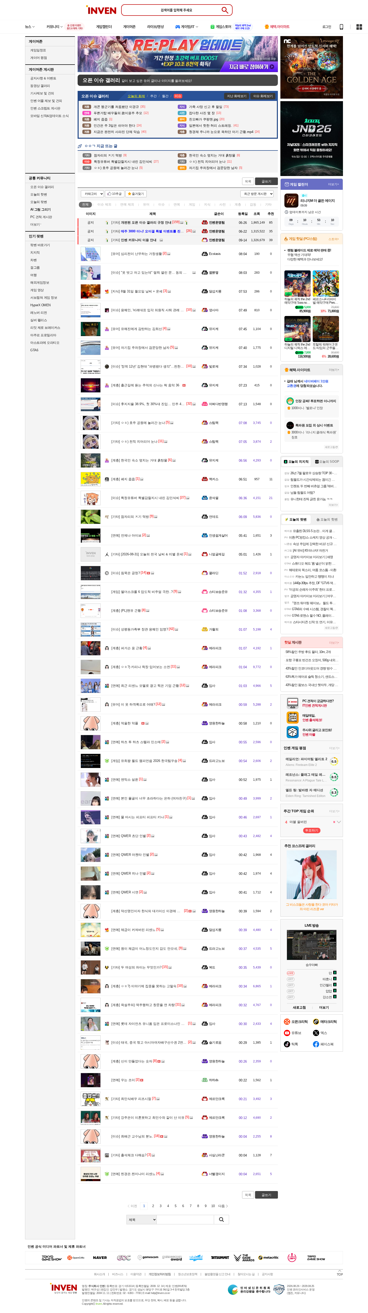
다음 (221, 1206)
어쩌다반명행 (218, 404)
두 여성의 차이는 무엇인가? (136, 967)
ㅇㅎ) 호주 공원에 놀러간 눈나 (138, 423)
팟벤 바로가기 (40, 245)
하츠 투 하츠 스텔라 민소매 (136, 742)
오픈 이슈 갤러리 (42, 187)
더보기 (324, 1007)
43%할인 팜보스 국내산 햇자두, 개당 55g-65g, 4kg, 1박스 (312, 685)
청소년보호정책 (187, 1274)
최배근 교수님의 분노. (132, 1136)
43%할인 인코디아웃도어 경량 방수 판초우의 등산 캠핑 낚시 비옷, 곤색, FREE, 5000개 (312, 668)
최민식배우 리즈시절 (131, 1099)
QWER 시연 (124, 892)
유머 (146, 204)
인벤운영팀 (217, 222)
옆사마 (213, 310)
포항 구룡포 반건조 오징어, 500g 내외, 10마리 (312, 660)
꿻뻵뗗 (213, 272)
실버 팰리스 (38, 320)
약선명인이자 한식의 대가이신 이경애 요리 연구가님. (155, 911)
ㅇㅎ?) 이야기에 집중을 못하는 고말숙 (143, 986)
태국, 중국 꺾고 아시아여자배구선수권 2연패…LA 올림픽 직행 (161, 1042)
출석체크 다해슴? (128, 1155)
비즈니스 (117, 1274)
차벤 (33, 260)
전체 (85, 204)
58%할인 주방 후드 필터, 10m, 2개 (308, 652)
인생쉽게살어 (218, 535)
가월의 (213, 629)
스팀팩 (213, 423)
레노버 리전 (38, 312)
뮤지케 (213, 329)
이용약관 (135, 1274)
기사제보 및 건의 (42, 93)
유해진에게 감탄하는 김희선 (136, 329)
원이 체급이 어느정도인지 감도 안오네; (144, 948)
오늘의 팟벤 (38, 202)
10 (213, 1206)
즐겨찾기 (138, 194)
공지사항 (267, 1274)
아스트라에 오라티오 (44, 342)
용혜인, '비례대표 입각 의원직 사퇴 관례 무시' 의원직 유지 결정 (162, 310)
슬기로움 (215, 1042)
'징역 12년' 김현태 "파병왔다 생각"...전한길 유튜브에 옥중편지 (161, 366)
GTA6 (34, 350)
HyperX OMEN (40, 305)
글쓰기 (266, 181)
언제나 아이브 (126, 535)
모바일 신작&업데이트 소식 (49, 115)
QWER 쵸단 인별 (128, 836)
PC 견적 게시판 (41, 217)
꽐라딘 (213, 573)
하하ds (214, 1080)
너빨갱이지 (217, 1174)
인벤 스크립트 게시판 (45, 108)
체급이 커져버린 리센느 (133, 930)
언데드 (213, 517)
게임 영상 (37, 290)
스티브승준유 (218, 592)
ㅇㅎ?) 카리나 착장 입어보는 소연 (140, 667)
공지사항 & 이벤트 (43, 78)
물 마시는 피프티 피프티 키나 (137, 817)
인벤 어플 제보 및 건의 (46, 100)
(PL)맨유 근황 (126, 610)
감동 (253, 204)
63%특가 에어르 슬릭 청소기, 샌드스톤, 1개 (312, 677)
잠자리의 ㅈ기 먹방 (130, 517)
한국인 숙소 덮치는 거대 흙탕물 (139, 460)
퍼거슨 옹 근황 (126, 648)
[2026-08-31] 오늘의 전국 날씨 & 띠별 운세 (147, 554)
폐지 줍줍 (123, 479)
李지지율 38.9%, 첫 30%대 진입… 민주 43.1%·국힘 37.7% (159, 404)
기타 (268, 204)
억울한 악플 (124, 723)
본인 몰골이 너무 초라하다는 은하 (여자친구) (149, 798)
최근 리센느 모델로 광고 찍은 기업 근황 (145, 686)
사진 (222, 204)
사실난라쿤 (217, 1155)
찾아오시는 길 (246, 1274)
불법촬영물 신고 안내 (217, 1274)
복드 (212, 967)
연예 (127, 204)
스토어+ (333, 239)
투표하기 (311, 830)
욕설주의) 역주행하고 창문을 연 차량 (143, 1005)
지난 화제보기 (236, 96)
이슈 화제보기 (263, 96)
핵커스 (213, 479)
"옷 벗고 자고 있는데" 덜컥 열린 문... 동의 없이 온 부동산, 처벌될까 (165, 272)
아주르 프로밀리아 (43, 335)
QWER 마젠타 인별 (130, 855)
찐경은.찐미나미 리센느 (133, 1174)
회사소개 (99, 1274)
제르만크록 (217, 1099)
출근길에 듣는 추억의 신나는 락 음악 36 (145, 385)
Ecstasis (215, 254)
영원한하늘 (217, 723)
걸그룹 (35, 267)
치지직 (35, 252)
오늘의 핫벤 (38, 194)
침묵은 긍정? (125, 573)
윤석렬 (213, 498)
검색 (221, 1219)
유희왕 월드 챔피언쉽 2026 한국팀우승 (144, 761)
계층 (238, 204)
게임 (192, 204)
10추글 (117, 194)
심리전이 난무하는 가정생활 (136, 254)
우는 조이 (123, 1080)
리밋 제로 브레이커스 (45, 327)
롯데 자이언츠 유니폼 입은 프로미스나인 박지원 (152, 1024)
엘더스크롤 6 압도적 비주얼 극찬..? (142, 592)
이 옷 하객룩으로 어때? (133, 704)
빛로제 (213, 366)
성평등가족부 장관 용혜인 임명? (139, 629)
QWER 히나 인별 (128, 873)
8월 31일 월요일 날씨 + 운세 (136, 291)
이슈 (104, 204)
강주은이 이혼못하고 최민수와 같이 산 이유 (148, 1117)
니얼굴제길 (217, 554)
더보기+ (333, 184)
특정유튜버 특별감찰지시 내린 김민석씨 (145, 498)
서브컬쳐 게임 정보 (43, 297)
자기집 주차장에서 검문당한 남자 (140, 348)
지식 (207, 204)
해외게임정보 (39, 282)
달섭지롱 (215, 291)
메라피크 (215, 648)
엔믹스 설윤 (124, 779)
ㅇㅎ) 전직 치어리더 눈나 (134, 441)
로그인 (326, 27)
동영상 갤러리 (40, 85)
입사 (212, 686)
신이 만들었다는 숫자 (131, 1061)
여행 (33, 275)
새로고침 (330, 447)
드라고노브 (217, 761)
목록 (248, 181)
